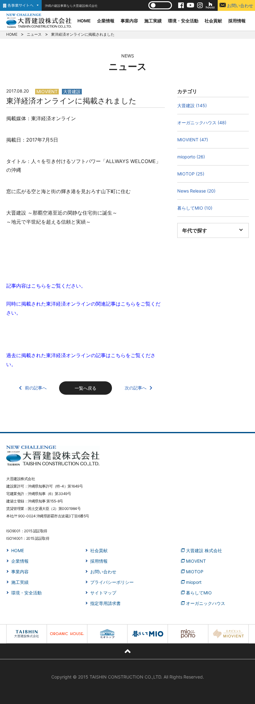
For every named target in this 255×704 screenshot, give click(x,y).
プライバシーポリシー (112, 582)
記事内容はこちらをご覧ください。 (46, 286)
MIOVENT (196, 561)
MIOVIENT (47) (192, 139)
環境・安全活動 (183, 20)
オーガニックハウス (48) (201, 122)
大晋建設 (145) (192, 105)
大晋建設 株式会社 (204, 550)
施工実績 (153, 20)
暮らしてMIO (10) (194, 208)
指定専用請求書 (105, 603)
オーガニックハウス (205, 603)
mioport (194, 582)
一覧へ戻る (85, 388)
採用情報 (237, 20)
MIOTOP (194, 571)
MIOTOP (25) (190, 173)
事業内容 (129, 20)
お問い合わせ (239, 5)
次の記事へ (135, 387)
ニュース (34, 34)
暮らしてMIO (199, 592)
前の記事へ (36, 387)
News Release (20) (196, 190)
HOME (84, 20)
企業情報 (105, 20)
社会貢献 (213, 20)
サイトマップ (103, 592)
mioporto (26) (191, 156)
